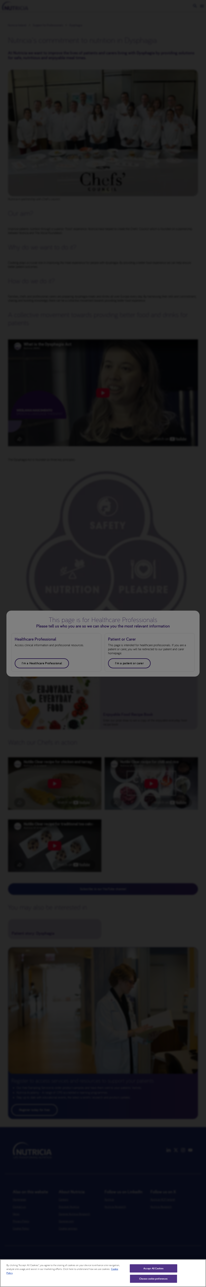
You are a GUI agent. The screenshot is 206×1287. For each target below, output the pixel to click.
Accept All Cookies (153, 1268)
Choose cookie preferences (153, 1278)
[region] (103, 1273)
